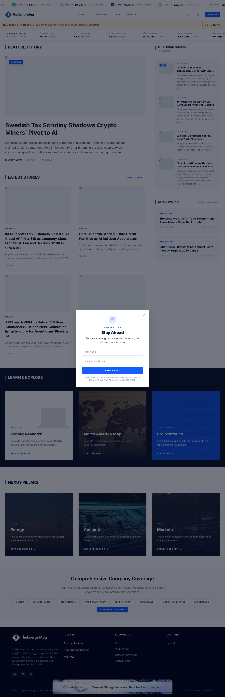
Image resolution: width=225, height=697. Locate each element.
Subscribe (112, 370)
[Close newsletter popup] (144, 314)
